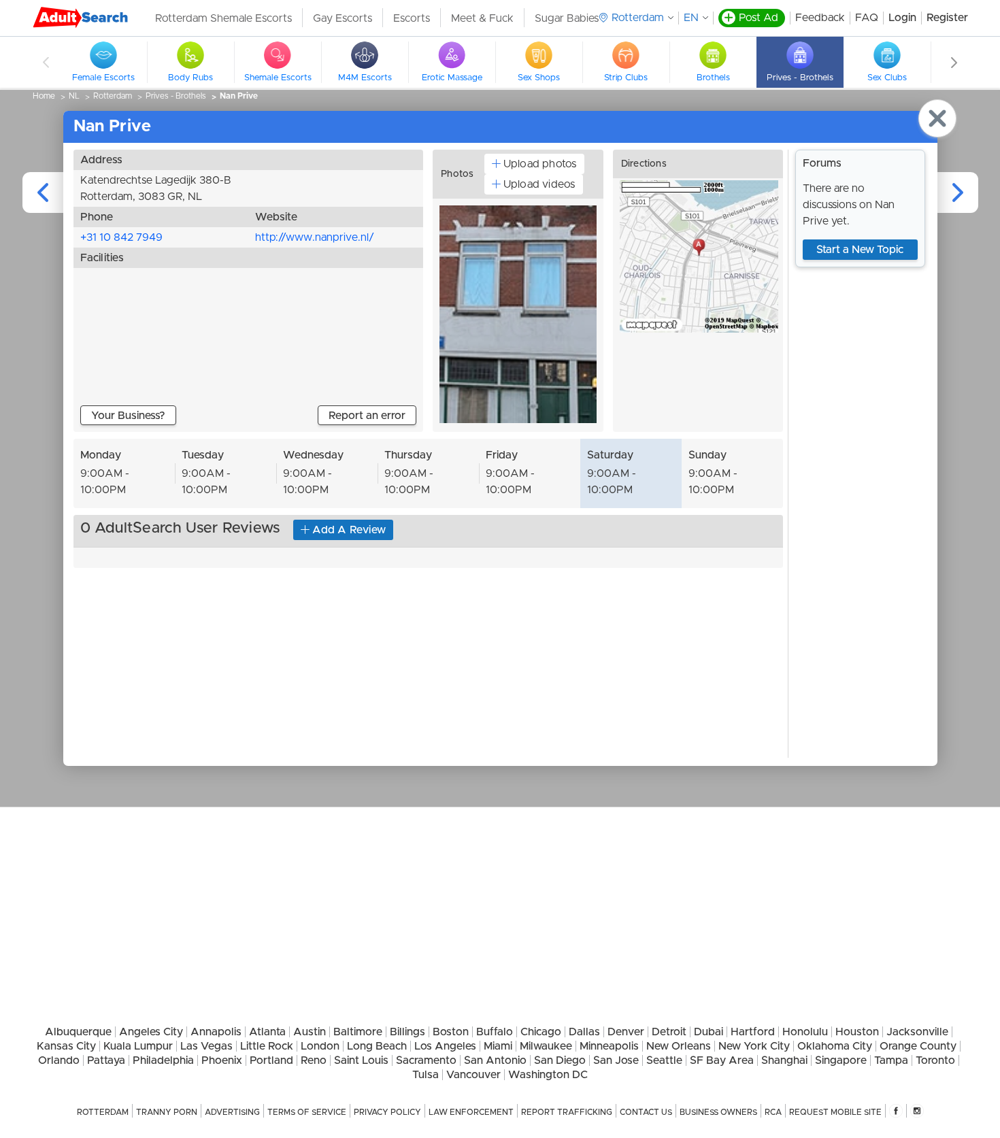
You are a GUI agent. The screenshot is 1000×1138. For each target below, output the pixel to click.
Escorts (411, 18)
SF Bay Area (722, 1060)
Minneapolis (609, 1046)
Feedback (820, 17)
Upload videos (539, 184)
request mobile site (835, 1112)
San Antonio (495, 1060)
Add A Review (349, 529)
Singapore (841, 1060)
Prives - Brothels (176, 96)
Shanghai (784, 1060)
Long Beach (377, 1046)
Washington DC (548, 1074)
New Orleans (678, 1046)
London (320, 1046)
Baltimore (357, 1031)
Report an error (367, 415)
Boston (451, 1031)
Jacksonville (917, 1031)
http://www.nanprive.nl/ (314, 237)
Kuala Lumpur (138, 1046)
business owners (718, 1112)
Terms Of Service (306, 1112)
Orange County (918, 1046)
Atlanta (267, 1031)
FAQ (866, 17)
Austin (309, 1031)
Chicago (540, 1031)
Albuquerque (78, 1031)
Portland (271, 1060)
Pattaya (106, 1060)
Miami (498, 1046)
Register (947, 17)
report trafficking (566, 1112)
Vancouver (473, 1074)
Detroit (669, 1031)
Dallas (584, 1031)
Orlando (59, 1060)
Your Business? (128, 415)
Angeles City (151, 1031)
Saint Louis (361, 1060)
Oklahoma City (834, 1046)
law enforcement (471, 1112)
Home (44, 96)
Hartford (753, 1031)
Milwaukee (546, 1046)
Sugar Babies (567, 18)
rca (773, 1112)
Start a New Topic (859, 249)
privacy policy (387, 1112)
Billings (407, 1031)
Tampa (891, 1060)
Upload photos (540, 163)
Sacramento (426, 1060)
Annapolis (215, 1031)
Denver (625, 1031)
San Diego (560, 1060)
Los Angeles (445, 1046)
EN (691, 17)
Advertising (232, 1112)
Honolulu (805, 1031)
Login (902, 17)
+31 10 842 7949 (121, 237)
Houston (857, 1031)
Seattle (664, 1060)
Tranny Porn (166, 1112)
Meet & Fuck (482, 18)
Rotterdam (112, 96)
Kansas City (66, 1046)
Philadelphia (163, 1060)
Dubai (708, 1031)
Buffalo (494, 1031)
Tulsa (425, 1074)
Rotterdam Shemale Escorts (223, 18)
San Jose (616, 1060)
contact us (646, 1112)
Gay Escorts (342, 18)
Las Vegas (206, 1046)
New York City (754, 1046)
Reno (314, 1060)
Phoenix (221, 1060)
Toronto (935, 1060)
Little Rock (266, 1046)
